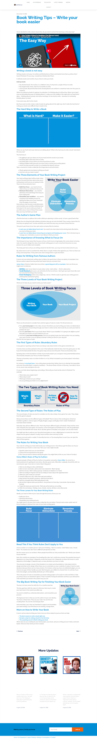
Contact (48, 7)
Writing (68, 2)
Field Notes (47, 2)
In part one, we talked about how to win (31, 229)
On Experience (37, 2)
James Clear (20, 264)
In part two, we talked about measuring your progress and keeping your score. (42, 233)
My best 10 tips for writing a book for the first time (34, 618)
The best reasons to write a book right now (32, 616)
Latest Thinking (58, 2)
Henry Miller (61, 460)
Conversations (46, 737)
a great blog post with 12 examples (55, 264)
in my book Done (29, 363)
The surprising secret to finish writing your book (33, 620)
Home (28, 2)
